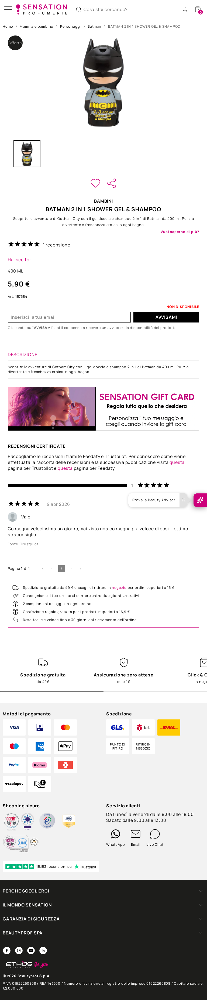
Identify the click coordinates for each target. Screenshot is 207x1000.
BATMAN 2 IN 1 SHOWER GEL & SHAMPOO (144, 26)
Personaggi (70, 26)
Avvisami (166, 317)
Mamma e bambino (36, 26)
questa (177, 462)
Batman (94, 26)
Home (8, 26)
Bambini (103, 201)
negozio (119, 587)
